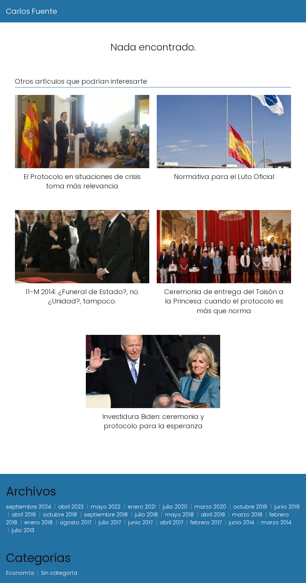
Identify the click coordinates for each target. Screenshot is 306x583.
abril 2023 (71, 506)
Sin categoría (59, 573)
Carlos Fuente (31, 11)
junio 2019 (287, 506)
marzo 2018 (247, 514)
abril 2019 (24, 514)
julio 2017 (110, 522)
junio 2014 (241, 522)
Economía (20, 573)
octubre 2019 (250, 506)
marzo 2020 (210, 506)
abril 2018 (213, 514)
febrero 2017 (206, 522)
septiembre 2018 (106, 514)
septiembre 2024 (28, 506)
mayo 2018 (179, 514)
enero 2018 (38, 522)
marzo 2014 (276, 522)
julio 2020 (175, 506)
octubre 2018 (60, 514)
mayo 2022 (106, 506)
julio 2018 (146, 514)
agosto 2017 (75, 522)
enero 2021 (142, 506)
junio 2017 (140, 522)
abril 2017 (171, 522)
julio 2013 (23, 530)
